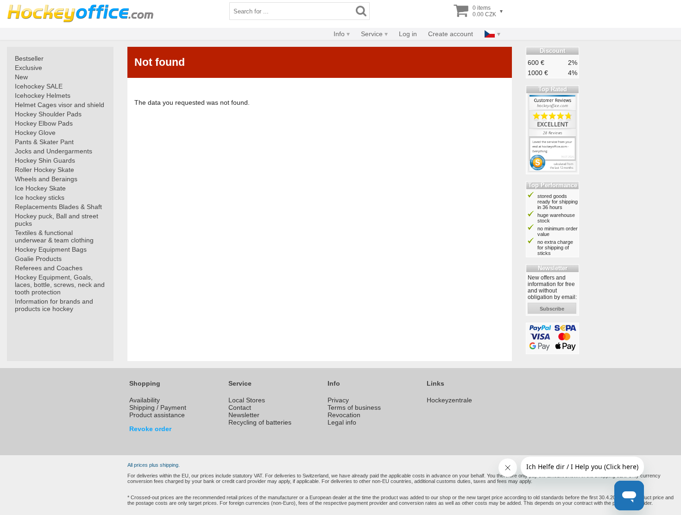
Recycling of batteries (259, 422)
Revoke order (150, 428)
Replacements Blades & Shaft (58, 206)
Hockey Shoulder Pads (48, 114)
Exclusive (28, 67)
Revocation (344, 415)
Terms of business (354, 407)
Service (372, 34)
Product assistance (157, 415)
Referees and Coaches (48, 268)
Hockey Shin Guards (45, 160)
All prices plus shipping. (153, 465)
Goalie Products (38, 258)
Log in (408, 34)
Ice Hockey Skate (40, 188)
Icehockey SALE (39, 86)
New (21, 77)
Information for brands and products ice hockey (54, 305)
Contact (239, 407)
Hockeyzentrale (449, 400)
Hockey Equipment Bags (51, 249)
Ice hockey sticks (39, 197)
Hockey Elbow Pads (44, 123)
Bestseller (29, 58)
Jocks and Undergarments (53, 151)
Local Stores (246, 400)
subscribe (552, 309)
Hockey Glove (35, 132)
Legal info (342, 422)
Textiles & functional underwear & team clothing (54, 236)
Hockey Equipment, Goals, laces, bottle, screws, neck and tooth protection (60, 284)
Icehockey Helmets (42, 95)
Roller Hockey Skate (44, 169)
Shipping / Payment (157, 407)
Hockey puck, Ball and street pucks (56, 219)
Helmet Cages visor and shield (59, 104)
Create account (450, 34)
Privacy (338, 400)
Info (339, 34)
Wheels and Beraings (46, 179)
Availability (144, 400)
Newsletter (243, 415)
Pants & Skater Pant (44, 142)
